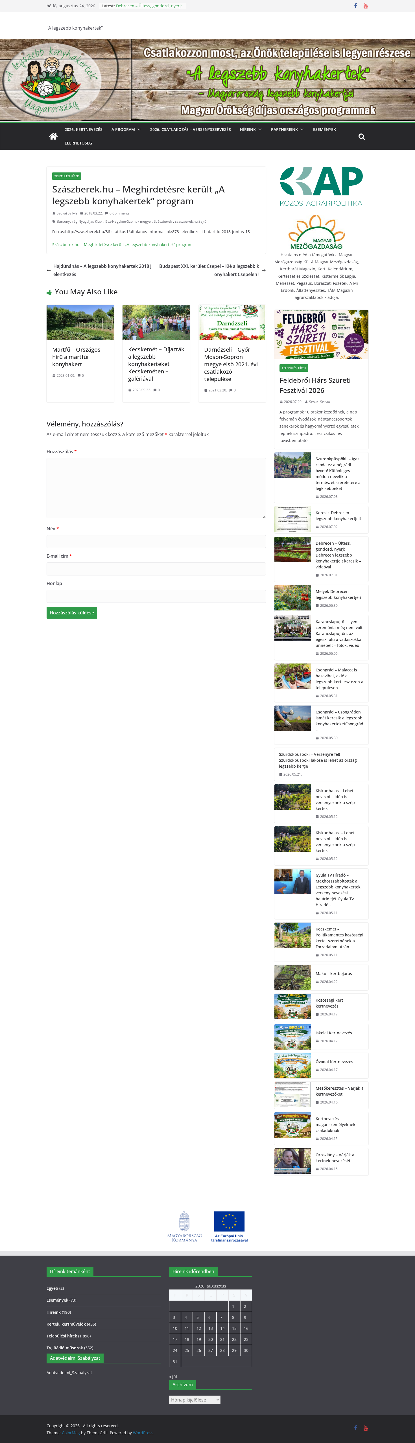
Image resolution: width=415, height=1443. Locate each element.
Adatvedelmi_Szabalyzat (69, 1372)
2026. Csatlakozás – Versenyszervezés (190, 129)
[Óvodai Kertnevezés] (292, 1065)
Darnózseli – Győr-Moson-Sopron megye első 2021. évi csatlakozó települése (231, 364)
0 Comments (120, 213)
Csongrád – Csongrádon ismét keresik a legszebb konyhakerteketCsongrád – (339, 720)
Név (53, 528)
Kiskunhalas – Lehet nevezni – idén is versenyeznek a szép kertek (335, 799)
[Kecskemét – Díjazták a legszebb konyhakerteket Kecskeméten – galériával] (156, 309)
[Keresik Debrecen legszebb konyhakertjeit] (292, 519)
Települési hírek (66, 176)
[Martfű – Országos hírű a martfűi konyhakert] (80, 309)
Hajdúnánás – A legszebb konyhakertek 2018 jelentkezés (102, 270)
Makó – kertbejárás (334, 973)
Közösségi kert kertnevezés (329, 1003)
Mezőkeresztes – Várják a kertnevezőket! (340, 1091)
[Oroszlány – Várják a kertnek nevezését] (292, 1161)
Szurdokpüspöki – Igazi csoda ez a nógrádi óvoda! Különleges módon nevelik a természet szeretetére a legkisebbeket (338, 473)
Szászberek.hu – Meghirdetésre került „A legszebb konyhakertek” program (122, 244)
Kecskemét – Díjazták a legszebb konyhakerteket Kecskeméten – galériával (156, 363)
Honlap (54, 583)
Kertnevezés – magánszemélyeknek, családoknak (336, 1124)
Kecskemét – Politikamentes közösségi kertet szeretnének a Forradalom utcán (339, 937)
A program (123, 129)
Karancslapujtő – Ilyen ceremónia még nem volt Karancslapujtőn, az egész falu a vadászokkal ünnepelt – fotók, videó (339, 633)
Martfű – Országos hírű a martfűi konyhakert (76, 357)
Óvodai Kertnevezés (334, 1061)
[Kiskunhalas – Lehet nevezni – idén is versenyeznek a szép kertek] (292, 803)
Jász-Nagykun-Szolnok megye (128, 221)
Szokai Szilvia (67, 213)
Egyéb (52, 1288)
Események (324, 129)
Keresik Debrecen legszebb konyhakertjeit (338, 515)
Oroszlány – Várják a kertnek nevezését (335, 1157)
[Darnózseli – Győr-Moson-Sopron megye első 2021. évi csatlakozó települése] (232, 309)
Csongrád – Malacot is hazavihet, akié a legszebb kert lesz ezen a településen (339, 678)
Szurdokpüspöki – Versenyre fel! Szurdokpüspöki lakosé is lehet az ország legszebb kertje (318, 760)
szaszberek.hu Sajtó (190, 221)
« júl (173, 1376)
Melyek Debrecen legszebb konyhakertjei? (338, 594)
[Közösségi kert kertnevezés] (292, 1007)
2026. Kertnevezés (83, 129)
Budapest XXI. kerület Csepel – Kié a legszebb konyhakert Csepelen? (209, 270)
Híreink (248, 129)
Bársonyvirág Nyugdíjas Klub (79, 221)
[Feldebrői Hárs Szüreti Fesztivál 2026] (321, 334)
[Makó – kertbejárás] (292, 977)
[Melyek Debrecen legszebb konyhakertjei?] (292, 598)
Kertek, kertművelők (66, 1324)
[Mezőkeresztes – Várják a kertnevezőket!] (292, 1095)
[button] (138, 129)
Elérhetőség (78, 143)
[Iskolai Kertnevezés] (292, 1037)
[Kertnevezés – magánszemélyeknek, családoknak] (292, 1128)
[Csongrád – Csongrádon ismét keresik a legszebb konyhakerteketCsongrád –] (292, 725)
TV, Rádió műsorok (65, 1347)
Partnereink (284, 129)
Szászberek (163, 221)
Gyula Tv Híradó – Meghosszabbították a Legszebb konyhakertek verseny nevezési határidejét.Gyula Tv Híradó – (338, 889)
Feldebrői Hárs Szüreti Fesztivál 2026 (315, 385)
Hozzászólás (62, 451)
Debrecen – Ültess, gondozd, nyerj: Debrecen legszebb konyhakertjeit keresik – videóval (338, 555)
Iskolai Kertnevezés (334, 1032)
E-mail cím (59, 556)
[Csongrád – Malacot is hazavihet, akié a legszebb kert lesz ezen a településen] (292, 683)
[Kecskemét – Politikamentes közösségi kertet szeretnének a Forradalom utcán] (292, 942)
